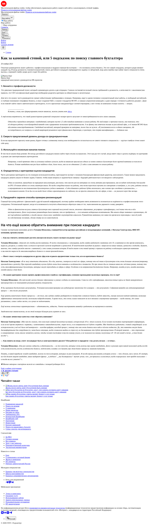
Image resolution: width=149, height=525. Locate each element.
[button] (3, 40)
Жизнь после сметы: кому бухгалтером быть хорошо (26, 388)
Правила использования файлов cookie (40, 12)
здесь (70, 111)
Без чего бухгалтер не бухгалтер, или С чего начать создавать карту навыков (36, 392)
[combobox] (11, 518)
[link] (5, 35)
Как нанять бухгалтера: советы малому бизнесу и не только (29, 396)
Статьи (8, 52)
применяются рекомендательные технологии (47, 508)
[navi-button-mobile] (3, 48)
